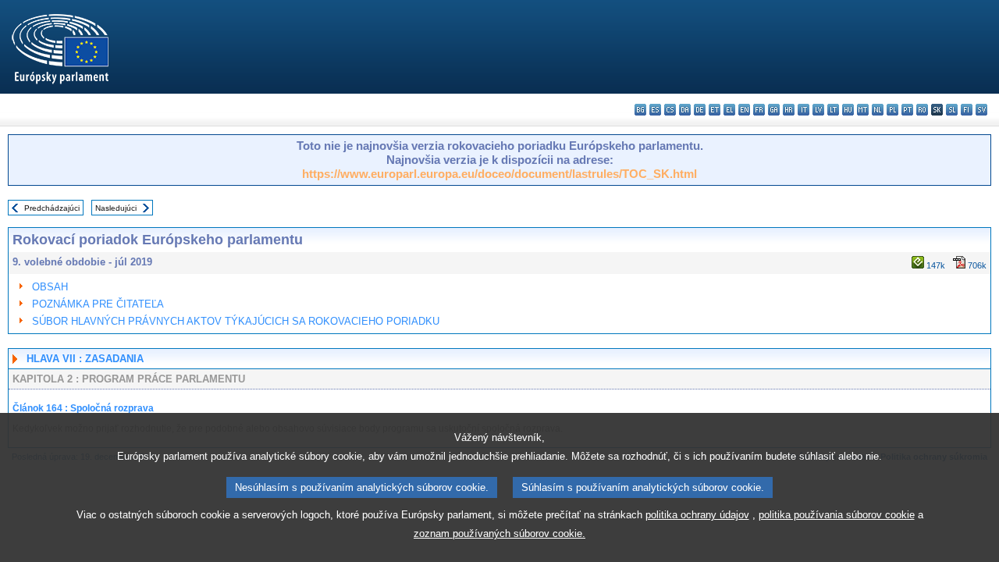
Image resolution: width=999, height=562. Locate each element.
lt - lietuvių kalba (833, 110)
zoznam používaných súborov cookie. (499, 533)
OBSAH (50, 287)
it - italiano (803, 110)
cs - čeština (670, 110)
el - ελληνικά (729, 110)
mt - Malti (863, 110)
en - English (744, 110)
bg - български (640, 110)
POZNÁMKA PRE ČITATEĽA (98, 304)
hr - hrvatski (789, 110)
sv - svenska (981, 110)
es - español (655, 110)
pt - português (907, 110)
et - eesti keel (714, 110)
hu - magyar (848, 110)
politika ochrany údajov (697, 515)
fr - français (759, 110)
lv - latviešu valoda (818, 110)
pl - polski (892, 110)
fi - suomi (966, 110)
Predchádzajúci (52, 208)
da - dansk (685, 110)
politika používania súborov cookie (837, 515)
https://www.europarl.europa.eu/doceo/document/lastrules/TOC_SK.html (499, 173)
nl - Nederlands (877, 110)
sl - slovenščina (952, 110)
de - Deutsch (700, 110)
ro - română (922, 110)
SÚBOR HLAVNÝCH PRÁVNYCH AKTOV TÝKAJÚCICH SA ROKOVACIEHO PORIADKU (235, 321)
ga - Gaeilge (774, 110)
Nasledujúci (116, 208)
